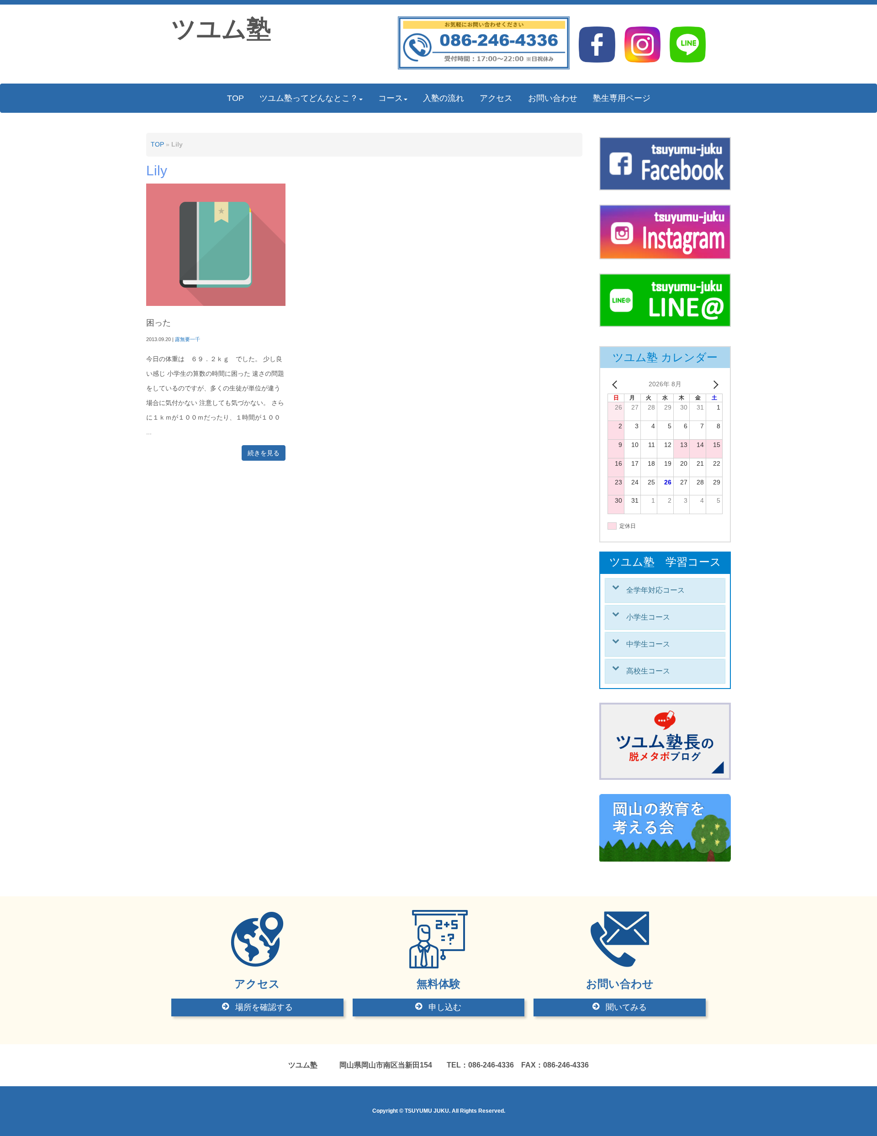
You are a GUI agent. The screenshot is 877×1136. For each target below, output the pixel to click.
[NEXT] (714, 384)
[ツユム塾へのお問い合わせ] (484, 67)
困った (158, 322)
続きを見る (264, 453)
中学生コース (648, 644)
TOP (157, 144)
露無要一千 (187, 339)
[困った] (215, 303)
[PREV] (616, 384)
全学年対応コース (655, 590)
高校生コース (648, 671)
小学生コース (648, 617)
